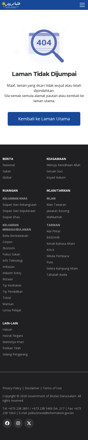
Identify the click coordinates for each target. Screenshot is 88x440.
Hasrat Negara (13, 336)
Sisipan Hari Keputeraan (19, 211)
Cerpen (7, 242)
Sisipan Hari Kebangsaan (20, 205)
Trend (7, 298)
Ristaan (8, 279)
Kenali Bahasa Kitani (61, 244)
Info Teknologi (13, 260)
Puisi (50, 262)
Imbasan (9, 267)
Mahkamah (54, 217)
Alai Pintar (53, 231)
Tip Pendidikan (13, 291)
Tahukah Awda (57, 275)
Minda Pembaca (58, 256)
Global (7, 177)
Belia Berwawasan (15, 236)
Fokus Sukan (11, 254)
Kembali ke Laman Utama (44, 119)
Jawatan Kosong (58, 211)
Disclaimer (32, 388)
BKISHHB (53, 237)
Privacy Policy (12, 388)
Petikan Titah (12, 348)
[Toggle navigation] (82, 5)
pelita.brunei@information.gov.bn (51, 413)
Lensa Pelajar (12, 310)
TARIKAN (53, 225)
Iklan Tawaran (56, 205)
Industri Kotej (12, 273)
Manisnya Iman (13, 342)
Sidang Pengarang (15, 354)
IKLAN (51, 198)
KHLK (50, 250)
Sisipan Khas (11, 217)
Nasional (9, 165)
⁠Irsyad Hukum (56, 177)
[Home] (11, 5)
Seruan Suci (55, 171)
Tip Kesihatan (12, 285)
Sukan (7, 171)
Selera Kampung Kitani (62, 268)
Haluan (7, 329)
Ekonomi (9, 248)
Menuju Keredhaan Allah (63, 165)
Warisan (8, 304)
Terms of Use (52, 388)
